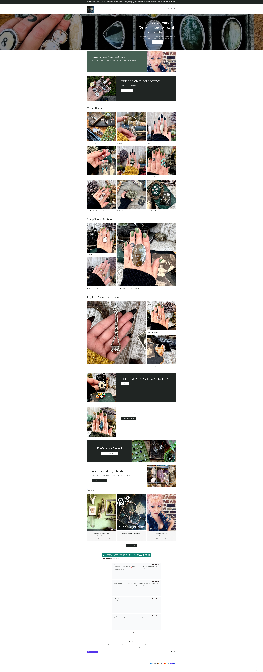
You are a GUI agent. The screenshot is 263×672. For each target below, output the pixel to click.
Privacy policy (117, 668)
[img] (106, 558)
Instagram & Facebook (99, 480)
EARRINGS (90, 177)
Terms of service (124, 668)
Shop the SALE (157, 42)
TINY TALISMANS (152, 211)
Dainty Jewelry (151, 177)
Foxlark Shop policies (125, 644)
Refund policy (135, 644)
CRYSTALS (120, 211)
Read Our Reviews (131, 536)
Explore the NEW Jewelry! (109, 453)
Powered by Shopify (103, 668)
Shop (125, 383)
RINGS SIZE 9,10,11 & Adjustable (127, 288)
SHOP (112, 644)
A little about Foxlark (160, 538)
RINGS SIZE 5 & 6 (92, 288)
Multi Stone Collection (124, 177)
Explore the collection (128, 418)
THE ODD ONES (127, 90)
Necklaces (120, 143)
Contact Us (152, 644)
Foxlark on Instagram (143, 644)
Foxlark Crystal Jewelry (94, 668)
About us (117, 644)
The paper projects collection (156, 366)
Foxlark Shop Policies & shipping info (100, 538)
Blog (139, 647)
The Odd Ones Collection (95, 211)
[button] (101, 9)
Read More (96, 65)
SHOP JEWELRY (131, 545)
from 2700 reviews (115, 558)
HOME (108, 644)
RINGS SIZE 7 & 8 (92, 254)
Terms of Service (133, 647)
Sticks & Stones (92, 366)
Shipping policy (131, 668)
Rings (148, 143)
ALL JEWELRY (91, 143)
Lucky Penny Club (152, 332)
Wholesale (125, 647)
